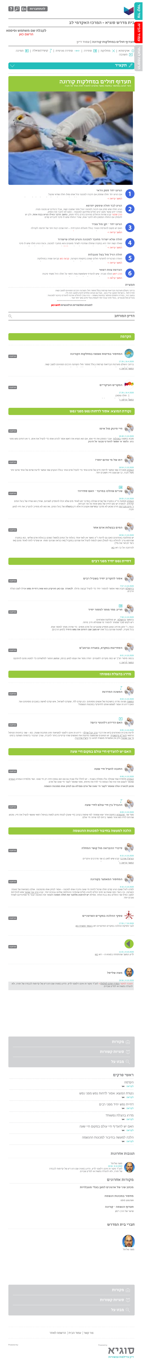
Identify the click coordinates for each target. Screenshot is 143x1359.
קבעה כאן (64, 258)
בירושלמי (129, 588)
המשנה (130, 701)
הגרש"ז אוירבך (127, 858)
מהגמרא (120, 814)
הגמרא (130, 470)
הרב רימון (117, 273)
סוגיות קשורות (112, 1052)
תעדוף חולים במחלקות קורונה (113, 42)
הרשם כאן (26, 34)
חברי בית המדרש (121, 1225)
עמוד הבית (139, 32)
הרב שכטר (117, 214)
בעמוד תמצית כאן (84, 926)
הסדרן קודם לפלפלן (109, 983)
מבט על (117, 1062)
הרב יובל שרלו (91, 732)
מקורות (118, 1042)
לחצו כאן (55, 305)
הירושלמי (121, 619)
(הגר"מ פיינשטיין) (119, 735)
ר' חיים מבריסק (126, 506)
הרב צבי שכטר (32, 892)
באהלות (117, 438)
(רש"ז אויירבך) (81, 738)
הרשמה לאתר (139, 58)
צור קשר (139, 11)
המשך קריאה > (115, 198)
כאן (113, 547)
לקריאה (130, 1086)
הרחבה (12, 356)
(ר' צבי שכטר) (127, 738)
